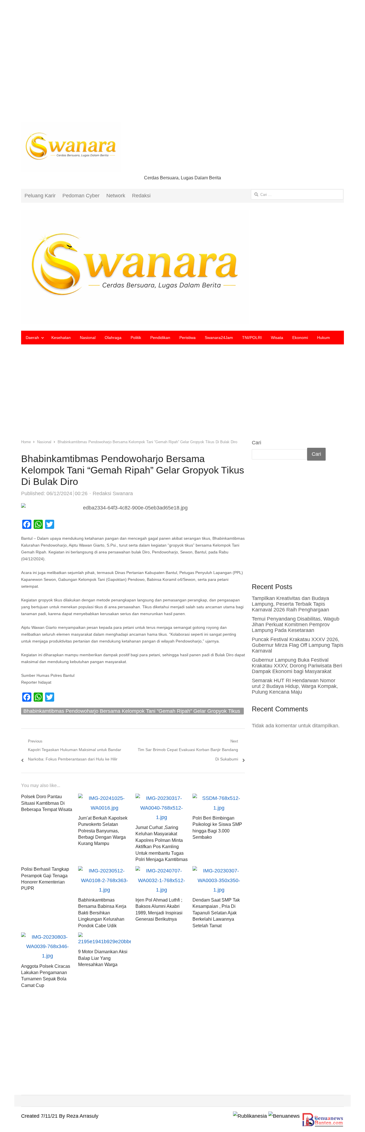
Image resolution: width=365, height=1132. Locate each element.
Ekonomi (300, 337)
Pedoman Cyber (81, 195)
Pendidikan (160, 337)
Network (115, 195)
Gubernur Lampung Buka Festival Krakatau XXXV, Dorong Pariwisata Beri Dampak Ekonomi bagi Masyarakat (297, 665)
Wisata (277, 337)
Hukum (323, 337)
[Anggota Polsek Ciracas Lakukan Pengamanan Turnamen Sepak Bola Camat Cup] (47, 937)
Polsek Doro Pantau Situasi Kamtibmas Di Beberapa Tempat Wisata (46, 803)
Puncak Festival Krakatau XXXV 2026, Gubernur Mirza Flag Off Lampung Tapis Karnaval (297, 645)
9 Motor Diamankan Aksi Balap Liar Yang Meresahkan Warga (102, 958)
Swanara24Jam (219, 337)
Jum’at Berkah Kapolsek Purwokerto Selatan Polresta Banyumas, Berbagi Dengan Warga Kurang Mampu (102, 831)
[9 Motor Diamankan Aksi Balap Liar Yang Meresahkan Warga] (104, 937)
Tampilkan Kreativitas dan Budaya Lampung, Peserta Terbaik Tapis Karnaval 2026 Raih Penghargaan (290, 604)
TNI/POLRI (252, 337)
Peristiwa (187, 337)
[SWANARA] (182, 267)
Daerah (32, 337)
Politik (136, 337)
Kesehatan (61, 337)
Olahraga (113, 337)
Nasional (88, 337)
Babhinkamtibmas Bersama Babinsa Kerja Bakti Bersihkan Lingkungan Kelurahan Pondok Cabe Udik (102, 913)
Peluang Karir (40, 195)
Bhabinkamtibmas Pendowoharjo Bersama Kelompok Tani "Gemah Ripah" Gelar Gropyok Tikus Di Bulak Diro (131, 711)
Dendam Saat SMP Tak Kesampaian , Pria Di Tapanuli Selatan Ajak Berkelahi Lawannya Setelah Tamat (216, 913)
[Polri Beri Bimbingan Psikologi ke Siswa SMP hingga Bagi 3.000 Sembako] (218, 798)
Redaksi (141, 195)
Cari (256, 442)
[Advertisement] (182, 66)
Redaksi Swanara (113, 493)
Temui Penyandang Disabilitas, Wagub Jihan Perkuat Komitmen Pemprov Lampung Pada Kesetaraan (295, 624)
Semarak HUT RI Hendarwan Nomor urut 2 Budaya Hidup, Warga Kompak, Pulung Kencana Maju (295, 686)
